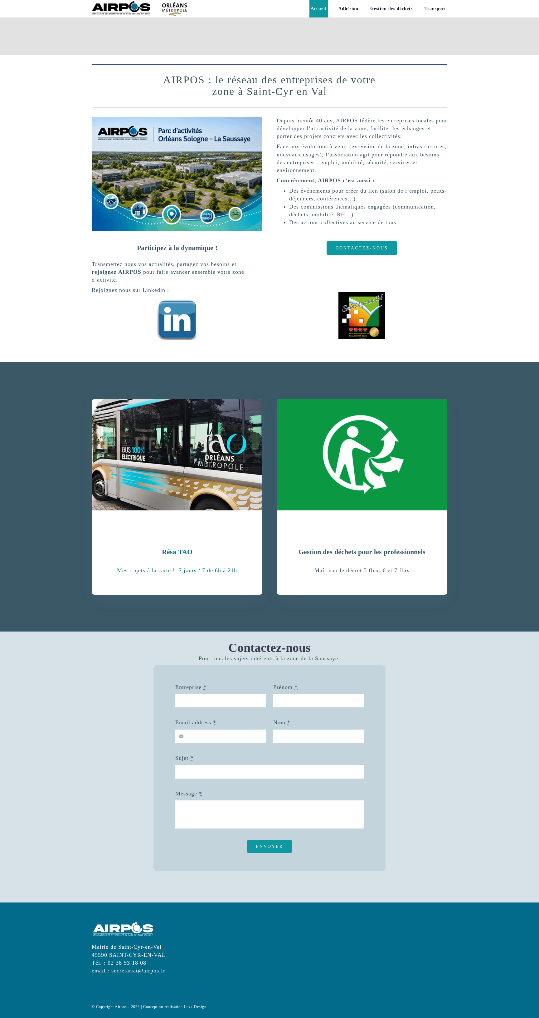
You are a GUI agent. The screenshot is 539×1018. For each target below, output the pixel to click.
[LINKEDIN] (177, 299)
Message (188, 793)
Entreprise (190, 687)
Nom (281, 722)
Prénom (285, 687)
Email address (195, 722)
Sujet (184, 758)
